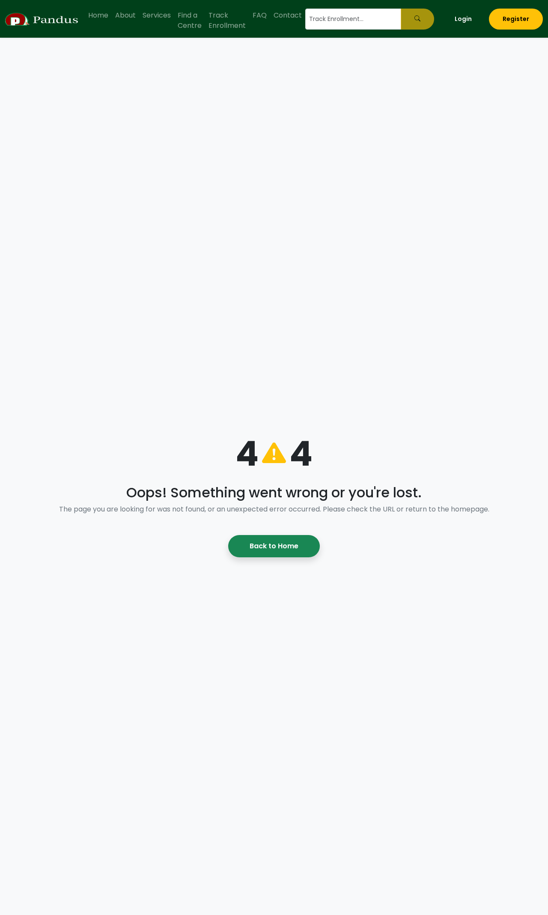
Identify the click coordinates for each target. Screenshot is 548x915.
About (125, 15)
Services (157, 15)
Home (98, 15)
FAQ (260, 15)
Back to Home (274, 546)
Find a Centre (190, 20)
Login (463, 19)
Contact (288, 15)
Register (516, 19)
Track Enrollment (227, 20)
